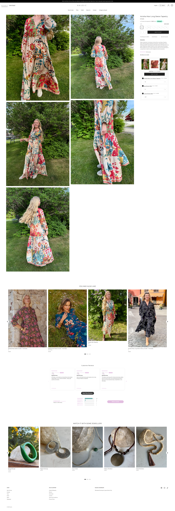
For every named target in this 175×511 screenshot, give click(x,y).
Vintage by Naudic (103, 10)
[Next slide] (167, 321)
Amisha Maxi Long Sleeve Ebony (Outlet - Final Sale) (140, 348)
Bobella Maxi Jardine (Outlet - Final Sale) (17, 348)
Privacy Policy (52, 499)
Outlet (82, 10)
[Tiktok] (167, 487)
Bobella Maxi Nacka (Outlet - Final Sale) (57, 348)
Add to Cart (158, 32)
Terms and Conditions (53, 497)
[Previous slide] (49, 381)
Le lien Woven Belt (148, 93)
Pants (8, 495)
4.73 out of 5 (63, 401)
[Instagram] (164, 487)
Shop (77, 10)
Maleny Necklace (108, 468)
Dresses (8, 492)
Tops (8, 493)
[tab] (143, 39)
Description (142, 39)
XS (141, 27)
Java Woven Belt (148, 86)
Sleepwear (9, 499)
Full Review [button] (54, 388)
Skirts (8, 497)
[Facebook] (161, 487)
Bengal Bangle (11, 468)
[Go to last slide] (7, 321)
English (155, 5)
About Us (88, 10)
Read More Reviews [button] (87, 393)
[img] (54, 370)
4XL (166, 27)
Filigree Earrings (44, 468)
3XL (163, 27)
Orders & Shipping (52, 490)
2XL (159, 27)
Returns (50, 492)
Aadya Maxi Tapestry (93, 342)
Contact (94, 10)
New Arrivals (70, 10)
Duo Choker (75, 468)
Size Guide (51, 493)
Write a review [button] (115, 401)
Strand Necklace (140, 468)
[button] (143, 51)
